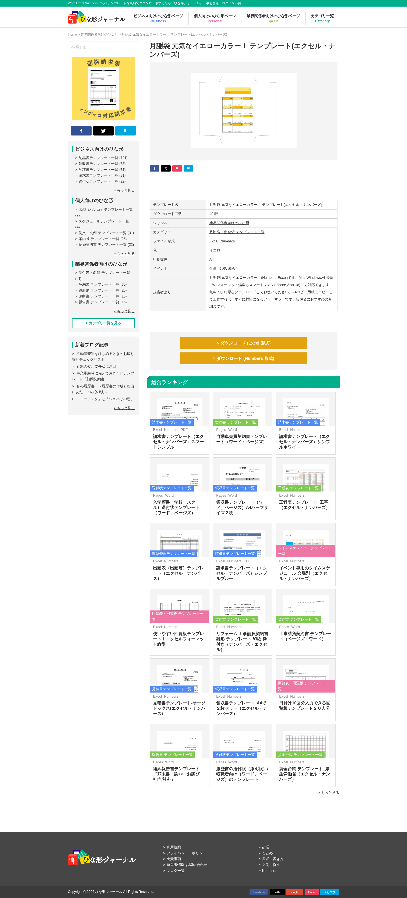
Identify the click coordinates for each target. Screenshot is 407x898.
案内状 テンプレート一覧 (99, 239)
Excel (213, 241)
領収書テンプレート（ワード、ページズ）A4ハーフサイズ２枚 (242, 507)
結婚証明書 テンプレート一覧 (103, 245)
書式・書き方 (273, 859)
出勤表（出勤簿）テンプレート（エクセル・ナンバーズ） (178, 573)
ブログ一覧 (176, 871)
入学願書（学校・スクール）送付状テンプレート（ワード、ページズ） (176, 507)
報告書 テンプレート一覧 (99, 302)
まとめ (267, 853)
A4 (211, 259)
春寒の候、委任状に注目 (96, 367)
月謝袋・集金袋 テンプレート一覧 (237, 232)
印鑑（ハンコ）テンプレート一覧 (106, 210)
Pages (221, 430)
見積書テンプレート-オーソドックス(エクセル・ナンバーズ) (179, 708)
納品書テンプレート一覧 (98, 158)
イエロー (216, 250)
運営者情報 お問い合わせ (187, 865)
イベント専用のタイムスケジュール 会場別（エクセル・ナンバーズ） (304, 573)
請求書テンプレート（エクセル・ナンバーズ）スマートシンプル (178, 441)
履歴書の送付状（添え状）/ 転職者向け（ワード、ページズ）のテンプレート (242, 774)
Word (232, 430)
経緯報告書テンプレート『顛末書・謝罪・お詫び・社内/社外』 (178, 774)
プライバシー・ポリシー (186, 853)
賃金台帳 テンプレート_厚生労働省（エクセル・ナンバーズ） (304, 774)
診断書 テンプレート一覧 (99, 296)
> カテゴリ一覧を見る (103, 323)
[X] (166, 168)
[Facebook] (154, 168)
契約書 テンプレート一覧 (99, 284)
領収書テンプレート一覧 (98, 164)
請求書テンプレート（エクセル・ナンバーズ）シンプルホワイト (304, 441)
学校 (222, 269)
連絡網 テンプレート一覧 (99, 290)
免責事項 (174, 859)
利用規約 (174, 847)
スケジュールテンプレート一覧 (104, 221)
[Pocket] (177, 168)
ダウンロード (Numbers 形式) (245, 358)
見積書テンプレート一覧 (98, 170)
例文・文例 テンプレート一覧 (103, 233)
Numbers (227, 241)
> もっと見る (328, 793)
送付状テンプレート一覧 (98, 181)
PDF (184, 430)
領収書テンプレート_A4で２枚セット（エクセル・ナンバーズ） (241, 708)
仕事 (213, 269)
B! (126, 131)
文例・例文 (271, 865)
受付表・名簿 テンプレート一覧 (104, 273)
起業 (265, 847)
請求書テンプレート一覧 (98, 175)
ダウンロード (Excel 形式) (245, 343)
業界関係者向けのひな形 (229, 223)
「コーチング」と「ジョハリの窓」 (105, 399)
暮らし (233, 269)
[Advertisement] (243, 184)
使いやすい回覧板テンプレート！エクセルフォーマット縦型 (178, 639)
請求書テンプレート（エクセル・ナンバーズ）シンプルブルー (241, 573)
